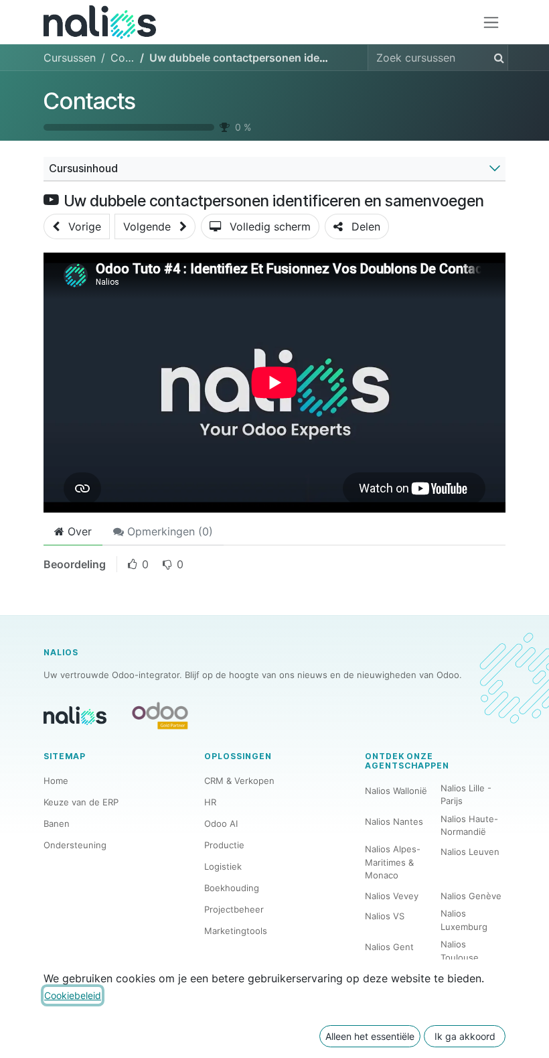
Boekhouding (231, 887)
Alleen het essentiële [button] (369, 1036)
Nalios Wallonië (396, 790)
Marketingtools (235, 930)
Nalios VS (384, 916)
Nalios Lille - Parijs (466, 795)
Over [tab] (78, 531)
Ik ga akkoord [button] (465, 1036)
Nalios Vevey (391, 895)
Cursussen (70, 57)
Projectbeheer (234, 909)
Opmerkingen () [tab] (168, 531)
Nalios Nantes (394, 821)
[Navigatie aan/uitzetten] (491, 22)
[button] (77, 226)
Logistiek (223, 866)
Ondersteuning (75, 845)
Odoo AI (221, 823)
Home (56, 780)
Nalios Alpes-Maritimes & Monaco (392, 862)
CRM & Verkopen (239, 780)
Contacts (89, 101)
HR (210, 802)
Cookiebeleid (72, 995)
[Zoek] (496, 57)
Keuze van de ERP (81, 802)
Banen (57, 823)
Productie (224, 845)
